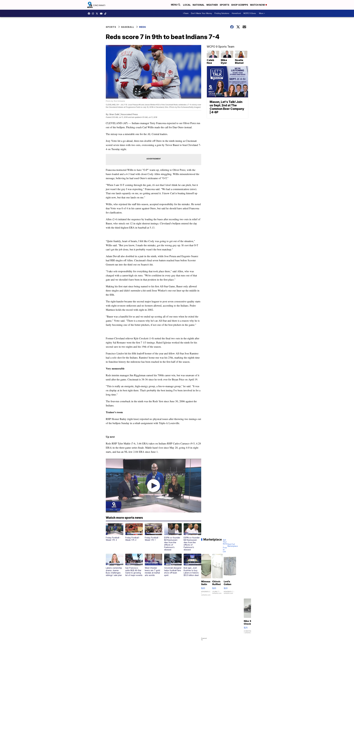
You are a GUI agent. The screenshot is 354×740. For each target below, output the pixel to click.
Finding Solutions (221, 13)
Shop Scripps (239, 4)
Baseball (127, 27)
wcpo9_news (93, 13)
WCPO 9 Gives (249, 13)
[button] (114, 532)
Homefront (236, 13)
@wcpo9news (106, 13)
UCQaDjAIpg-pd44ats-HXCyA (102, 13)
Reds (142, 27)
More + (262, 13)
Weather (212, 4)
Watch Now (258, 4)
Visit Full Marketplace (232, 545)
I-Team (185, 13)
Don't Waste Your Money (201, 13)
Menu (174, 5)
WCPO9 (89, 13)
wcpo (97, 13)
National (198, 4)
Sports (224, 4)
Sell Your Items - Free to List (225, 546)
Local (187, 4)
